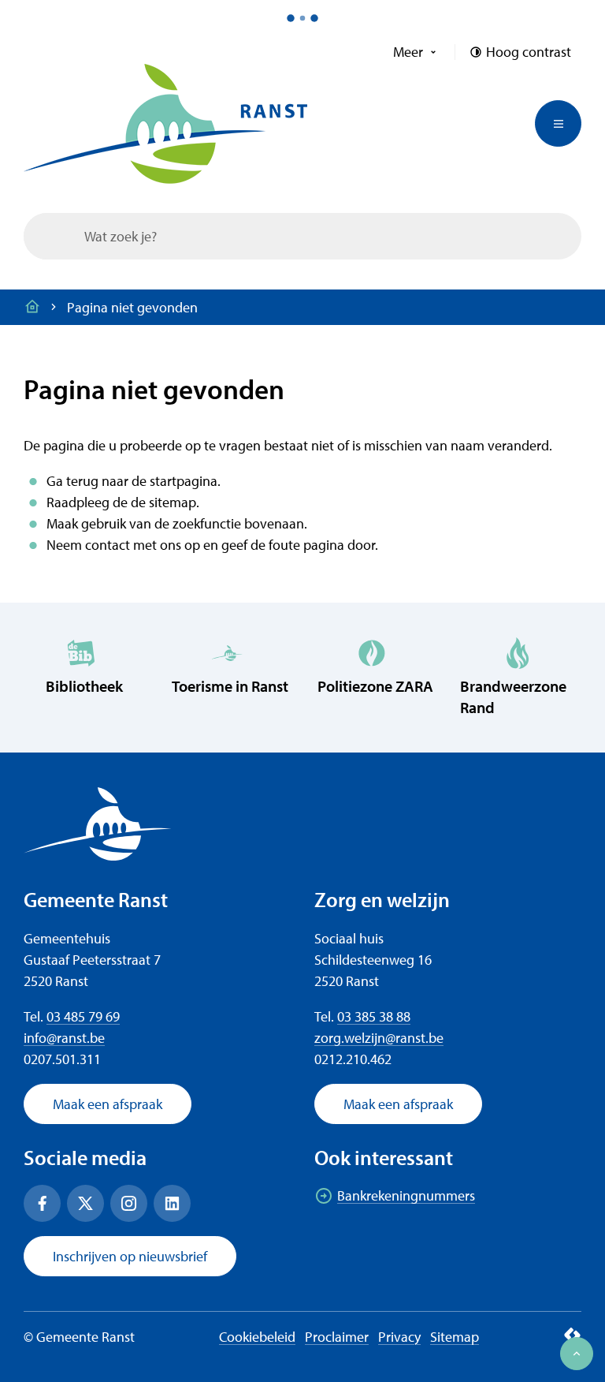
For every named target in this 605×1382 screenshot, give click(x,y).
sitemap (172, 502)
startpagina (183, 481)
